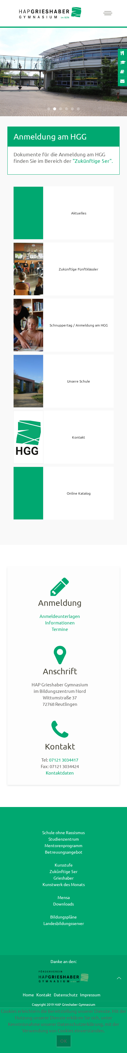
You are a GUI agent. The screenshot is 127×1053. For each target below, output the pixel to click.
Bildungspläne (63, 916)
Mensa (64, 897)
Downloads (63, 903)
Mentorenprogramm (63, 845)
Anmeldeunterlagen (60, 616)
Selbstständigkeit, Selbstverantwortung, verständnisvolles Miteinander (48, 109)
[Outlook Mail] (122, 81)
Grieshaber (63, 877)
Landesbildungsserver (63, 923)
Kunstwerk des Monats (64, 884)
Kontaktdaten (60, 772)
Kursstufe (64, 864)
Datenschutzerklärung (63, 1049)
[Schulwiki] (122, 72)
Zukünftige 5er (63, 871)
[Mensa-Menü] (122, 53)
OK (63, 1041)
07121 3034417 (63, 759)
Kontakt (43, 994)
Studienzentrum (63, 839)
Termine (60, 629)
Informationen (60, 622)
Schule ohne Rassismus (63, 832)
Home (28, 994)
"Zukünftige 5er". (93, 161)
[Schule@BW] (122, 63)
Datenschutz (66, 994)
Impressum (90, 994)
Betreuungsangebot (63, 851)
